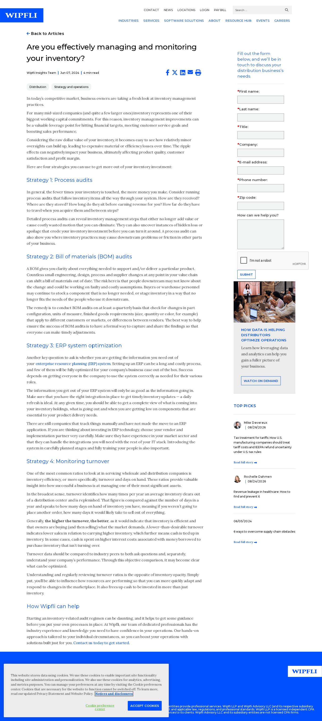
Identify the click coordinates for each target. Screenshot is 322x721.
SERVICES (151, 20)
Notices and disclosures (114, 694)
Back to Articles (47, 33)
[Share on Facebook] (167, 73)
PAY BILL (220, 10)
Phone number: (253, 180)
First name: (249, 91)
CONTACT (151, 10)
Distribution (37, 87)
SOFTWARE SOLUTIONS (184, 20)
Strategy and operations (71, 87)
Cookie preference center (100, 707)
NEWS (168, 10)
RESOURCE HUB (238, 20)
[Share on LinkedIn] (182, 73)
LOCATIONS (186, 10)
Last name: (249, 109)
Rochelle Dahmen (258, 476)
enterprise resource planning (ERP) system (73, 363)
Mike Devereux (256, 422)
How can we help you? (258, 215)
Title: (243, 126)
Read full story (243, 462)
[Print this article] (198, 73)
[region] (86, 690)
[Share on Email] (190, 73)
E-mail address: (253, 162)
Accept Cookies (144, 705)
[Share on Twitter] (175, 73)
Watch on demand (261, 381)
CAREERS (282, 20)
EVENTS (263, 20)
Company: (248, 144)
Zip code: (247, 197)
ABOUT (215, 20)
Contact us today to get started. (101, 642)
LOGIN (204, 10)
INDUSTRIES (128, 20)
